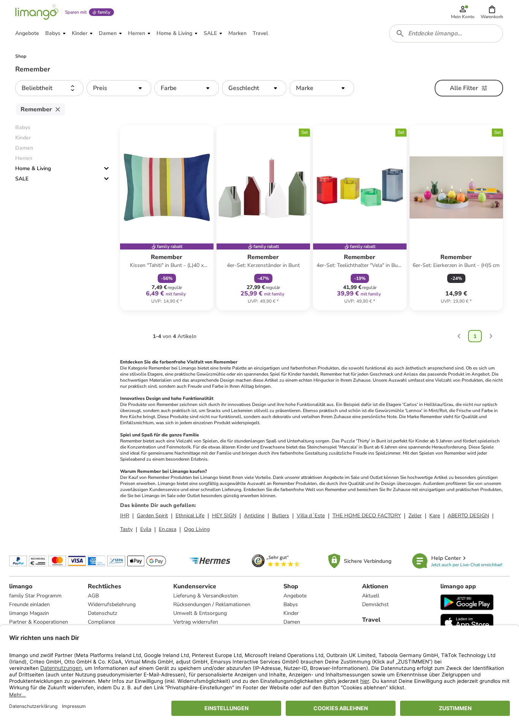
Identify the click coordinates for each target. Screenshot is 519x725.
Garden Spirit (152, 515)
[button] (492, 12)
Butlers (280, 515)
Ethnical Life (190, 515)
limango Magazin (29, 613)
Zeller (415, 515)
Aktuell (370, 595)
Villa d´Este (311, 515)
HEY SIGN (224, 515)
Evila (145, 529)
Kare (434, 515)
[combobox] (446, 33)
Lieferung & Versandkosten (205, 595)
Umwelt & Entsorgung (200, 613)
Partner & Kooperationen (38, 621)
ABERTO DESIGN (468, 515)
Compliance (101, 621)
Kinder (291, 613)
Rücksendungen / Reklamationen (211, 604)
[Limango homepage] (37, 12)
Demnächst (375, 604)
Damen (291, 621)
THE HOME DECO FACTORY (366, 515)
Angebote (295, 595)
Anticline (254, 515)
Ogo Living (197, 529)
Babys (290, 604)
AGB (93, 595)
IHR (124, 515)
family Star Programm (35, 595)
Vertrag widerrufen (195, 621)
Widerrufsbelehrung (112, 604)
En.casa (167, 529)
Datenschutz (102, 613)
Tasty (126, 529)
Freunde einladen (29, 604)
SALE (21, 178)
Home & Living (33, 168)
